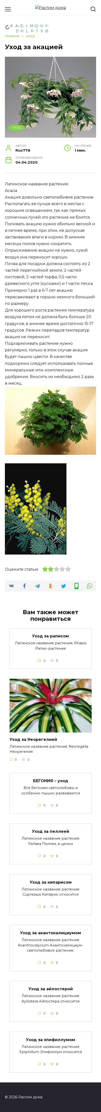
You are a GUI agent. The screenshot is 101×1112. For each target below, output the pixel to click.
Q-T (37, 27)
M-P (32, 27)
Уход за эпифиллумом (50, 1039)
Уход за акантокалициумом (50, 933)
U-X (42, 27)
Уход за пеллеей (50, 831)
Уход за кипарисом (51, 882)
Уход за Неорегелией (33, 739)
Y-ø (47, 27)
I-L (27, 27)
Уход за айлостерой (50, 989)
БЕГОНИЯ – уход (50, 780)
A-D (17, 27)
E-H (22, 27)
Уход (17, 127)
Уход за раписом (50, 636)
